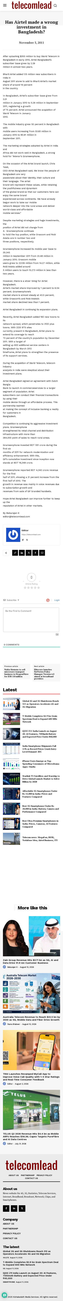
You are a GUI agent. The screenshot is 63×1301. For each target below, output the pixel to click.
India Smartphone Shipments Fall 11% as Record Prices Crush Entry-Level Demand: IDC (39, 749)
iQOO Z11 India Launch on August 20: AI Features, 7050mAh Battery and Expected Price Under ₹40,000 (39, 734)
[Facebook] (23, 539)
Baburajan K (12, 967)
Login (57, 600)
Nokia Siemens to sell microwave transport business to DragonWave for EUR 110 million (16, 673)
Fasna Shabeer (13, 1024)
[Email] (42, 553)
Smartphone (9, 1282)
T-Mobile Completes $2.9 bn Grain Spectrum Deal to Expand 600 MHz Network (39, 719)
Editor (25, 530)
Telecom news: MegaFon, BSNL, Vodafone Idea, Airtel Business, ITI (40, 839)
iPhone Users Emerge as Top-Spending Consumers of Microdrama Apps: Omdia (40, 764)
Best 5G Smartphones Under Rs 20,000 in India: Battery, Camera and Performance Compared (40, 809)
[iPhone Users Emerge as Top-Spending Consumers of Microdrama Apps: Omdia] (11, 764)
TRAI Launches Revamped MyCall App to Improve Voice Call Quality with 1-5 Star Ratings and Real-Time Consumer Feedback (31, 1076)
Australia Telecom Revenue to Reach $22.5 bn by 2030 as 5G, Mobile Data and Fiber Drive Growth (31, 1018)
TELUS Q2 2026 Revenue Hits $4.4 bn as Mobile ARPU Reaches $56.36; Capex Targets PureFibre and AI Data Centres (31, 1136)
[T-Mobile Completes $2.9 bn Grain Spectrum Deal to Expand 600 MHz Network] (11, 719)
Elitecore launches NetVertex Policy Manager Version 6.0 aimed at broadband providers (44, 674)
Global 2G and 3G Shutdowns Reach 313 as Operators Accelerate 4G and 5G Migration (40, 704)
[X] (27, 539)
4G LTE (6, 1258)
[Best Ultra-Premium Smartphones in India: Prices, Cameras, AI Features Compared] (11, 824)
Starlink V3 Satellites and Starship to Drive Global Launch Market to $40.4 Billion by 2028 (41, 779)
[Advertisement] (31, 868)
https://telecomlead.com (31, 535)
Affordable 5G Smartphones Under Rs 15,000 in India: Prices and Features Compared (39, 794)
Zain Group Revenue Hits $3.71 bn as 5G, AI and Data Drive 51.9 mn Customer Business (30, 961)
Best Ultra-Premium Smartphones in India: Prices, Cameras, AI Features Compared (40, 823)
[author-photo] (5, 967)
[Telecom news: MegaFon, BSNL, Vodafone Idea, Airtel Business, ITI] (11, 839)
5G (4, 1268)
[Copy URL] (15, 553)
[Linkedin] (22, 553)
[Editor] (13, 535)
